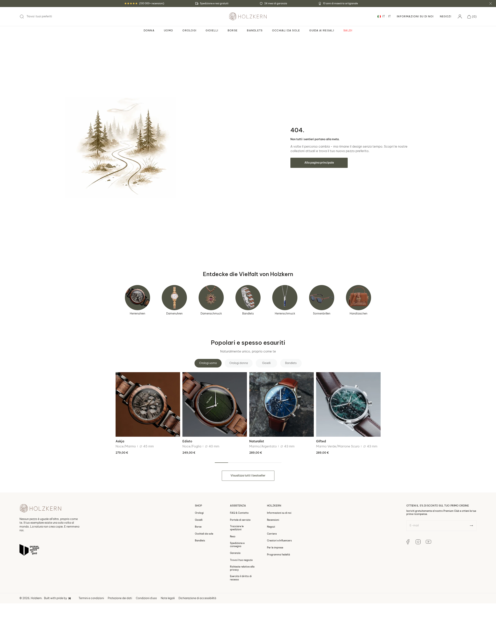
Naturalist (256, 441)
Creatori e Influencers (279, 540)
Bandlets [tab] (291, 363)
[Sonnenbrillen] (321, 297)
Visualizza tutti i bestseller (248, 475)
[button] (471, 16)
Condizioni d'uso (146, 598)
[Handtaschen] (358, 297)
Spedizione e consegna (237, 545)
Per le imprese (275, 547)
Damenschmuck (211, 313)
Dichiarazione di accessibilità (197, 598)
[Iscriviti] (471, 525)
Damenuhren (174, 313)
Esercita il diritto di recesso (241, 578)
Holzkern (36, 598)
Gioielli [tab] (266, 363)
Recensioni (273, 519)
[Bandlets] (248, 297)
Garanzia (235, 553)
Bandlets (248, 313)
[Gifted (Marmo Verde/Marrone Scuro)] (348, 404)
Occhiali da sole (204, 533)
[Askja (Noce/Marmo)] (148, 404)
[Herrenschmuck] (284, 297)
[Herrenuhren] (137, 297)
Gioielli (198, 519)
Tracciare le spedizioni (237, 528)
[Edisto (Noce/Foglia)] (214, 404)
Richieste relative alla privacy (242, 568)
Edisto (187, 441)
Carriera (272, 533)
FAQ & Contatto (239, 512)
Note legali (168, 598)
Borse (198, 526)
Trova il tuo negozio (241, 560)
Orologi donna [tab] (238, 363)
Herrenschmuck (285, 313)
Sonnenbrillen (321, 313)
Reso (232, 536)
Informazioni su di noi (279, 512)
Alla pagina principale (319, 162)
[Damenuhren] (174, 297)
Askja (120, 441)
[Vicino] (490, 3)
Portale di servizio (240, 519)
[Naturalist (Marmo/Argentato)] (281, 404)
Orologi (199, 512)
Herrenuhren (137, 313)
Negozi (445, 16)
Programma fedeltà (278, 554)
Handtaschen (358, 313)
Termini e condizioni (91, 598)
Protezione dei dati (120, 598)
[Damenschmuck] (211, 297)
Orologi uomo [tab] (208, 363)
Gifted (321, 441)
